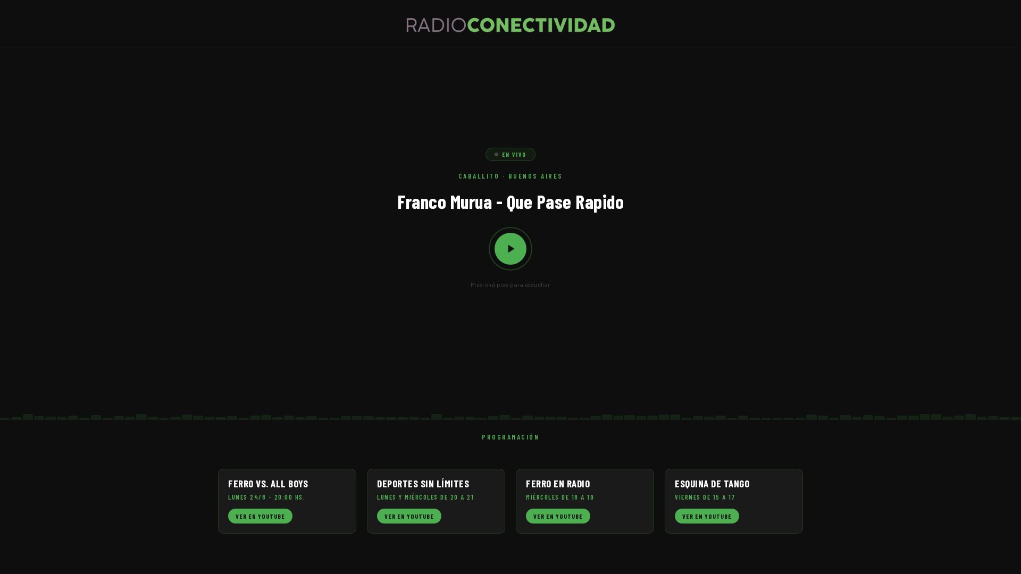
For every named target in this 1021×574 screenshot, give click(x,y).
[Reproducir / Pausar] (510, 249)
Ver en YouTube (260, 516)
